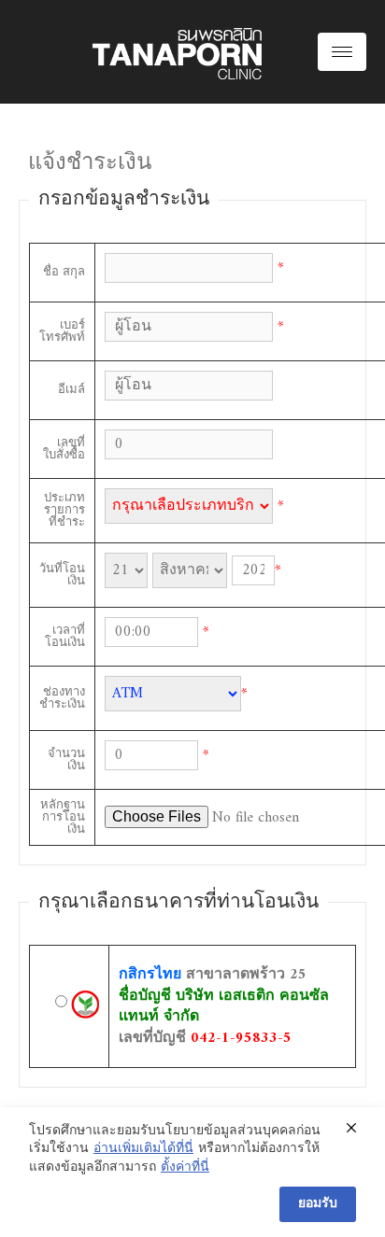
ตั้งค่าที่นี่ (185, 1168)
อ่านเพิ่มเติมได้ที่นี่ (143, 1149)
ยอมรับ (317, 1204)
